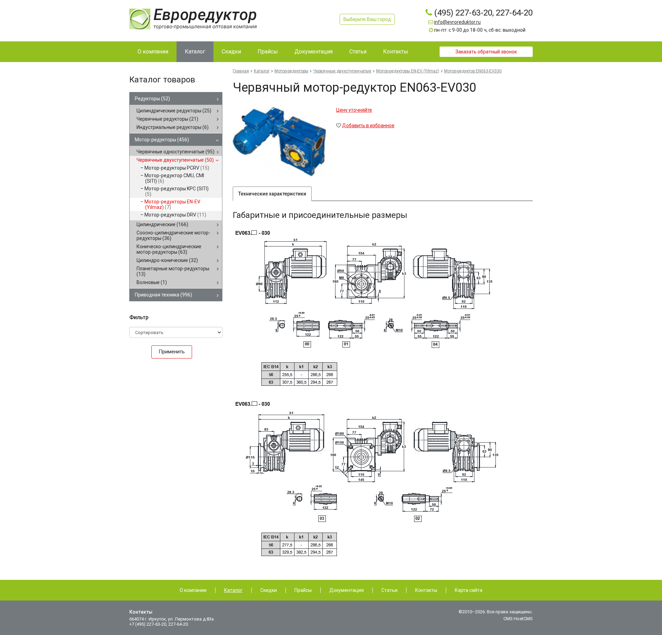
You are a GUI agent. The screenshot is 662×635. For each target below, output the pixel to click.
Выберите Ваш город (367, 19)
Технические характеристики (272, 193)
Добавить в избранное (368, 125)
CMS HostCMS (518, 618)
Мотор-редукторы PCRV (176, 168)
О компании (193, 590)
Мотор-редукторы (162, 139)
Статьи (389, 590)
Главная (241, 71)
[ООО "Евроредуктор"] (193, 18)
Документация (346, 590)
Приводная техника (163, 295)
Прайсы (303, 590)
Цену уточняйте (354, 110)
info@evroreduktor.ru (457, 22)
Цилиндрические (162, 224)
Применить (172, 352)
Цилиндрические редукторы (174, 110)
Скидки (268, 590)
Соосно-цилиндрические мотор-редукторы (173, 235)
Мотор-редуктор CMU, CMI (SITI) (174, 178)
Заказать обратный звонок (486, 51)
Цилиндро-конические (167, 260)
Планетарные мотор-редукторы (173, 271)
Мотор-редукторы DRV (175, 215)
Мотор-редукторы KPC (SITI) (176, 191)
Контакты (426, 590)
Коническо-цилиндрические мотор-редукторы (169, 249)
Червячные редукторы (167, 119)
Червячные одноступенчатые (175, 151)
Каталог (262, 71)
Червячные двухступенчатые (175, 160)
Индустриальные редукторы (173, 127)
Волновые (152, 282)
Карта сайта (468, 590)
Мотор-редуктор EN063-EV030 (473, 71)
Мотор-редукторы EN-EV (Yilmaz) (172, 204)
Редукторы (152, 98)
